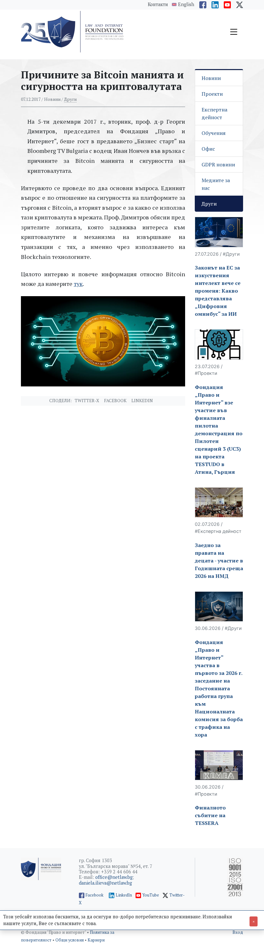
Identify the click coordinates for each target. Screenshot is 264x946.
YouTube (150, 895)
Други (70, 99)
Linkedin (142, 400)
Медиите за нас (216, 184)
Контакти (158, 4)
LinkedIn (124, 895)
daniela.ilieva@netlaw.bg (105, 883)
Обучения (214, 133)
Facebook (115, 400)
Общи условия (70, 940)
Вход (237, 932)
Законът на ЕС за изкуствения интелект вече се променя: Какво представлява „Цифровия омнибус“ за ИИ (217, 290)
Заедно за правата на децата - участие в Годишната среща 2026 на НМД (219, 560)
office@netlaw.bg (114, 877)
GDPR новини (218, 164)
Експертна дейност (214, 113)
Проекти (212, 93)
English (186, 4)
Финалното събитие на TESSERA (210, 815)
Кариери (96, 940)
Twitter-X (87, 400)
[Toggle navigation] (233, 32)
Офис (208, 148)
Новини (211, 78)
